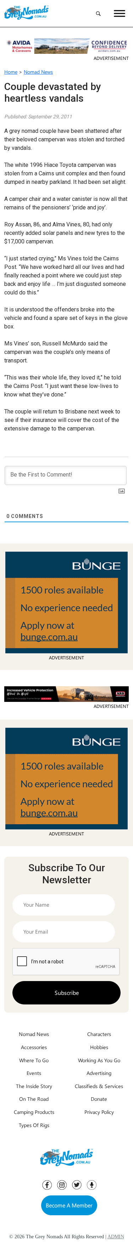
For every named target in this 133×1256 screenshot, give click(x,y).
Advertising (99, 1072)
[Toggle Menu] (119, 13)
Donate (99, 1098)
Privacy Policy (99, 1111)
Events (34, 1072)
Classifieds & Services (99, 1085)
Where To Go (34, 1060)
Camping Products (34, 1111)
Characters (99, 1033)
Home (10, 71)
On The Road (34, 1098)
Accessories (34, 1047)
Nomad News (38, 71)
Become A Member (69, 1205)
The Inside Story (34, 1085)
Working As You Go (99, 1060)
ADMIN (115, 1236)
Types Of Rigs (34, 1124)
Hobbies (99, 1047)
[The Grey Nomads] (26, 13)
